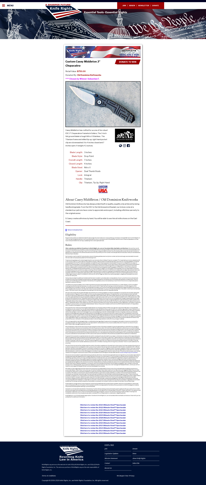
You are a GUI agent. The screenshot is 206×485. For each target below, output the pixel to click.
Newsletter (143, 5)
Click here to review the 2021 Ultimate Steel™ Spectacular (103, 410)
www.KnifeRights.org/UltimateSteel (129, 352)
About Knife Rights (139, 458)
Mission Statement (111, 458)
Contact (107, 463)
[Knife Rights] (71, 453)
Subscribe (136, 463)
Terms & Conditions (49, 476)
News (134, 453)
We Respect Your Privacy (125, 476)
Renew (132, 5)
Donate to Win (127, 62)
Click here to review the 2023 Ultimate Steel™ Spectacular (103, 405)
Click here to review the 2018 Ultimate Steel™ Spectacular (103, 418)
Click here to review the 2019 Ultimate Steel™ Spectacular (103, 415)
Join (124, 5)
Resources (108, 468)
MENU (10, 5)
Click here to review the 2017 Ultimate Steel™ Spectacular (103, 420)
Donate (155, 5)
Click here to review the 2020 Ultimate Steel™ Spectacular (103, 413)
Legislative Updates (111, 453)
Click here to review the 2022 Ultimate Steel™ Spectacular (103, 407)
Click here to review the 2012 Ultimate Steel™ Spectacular (103, 433)
